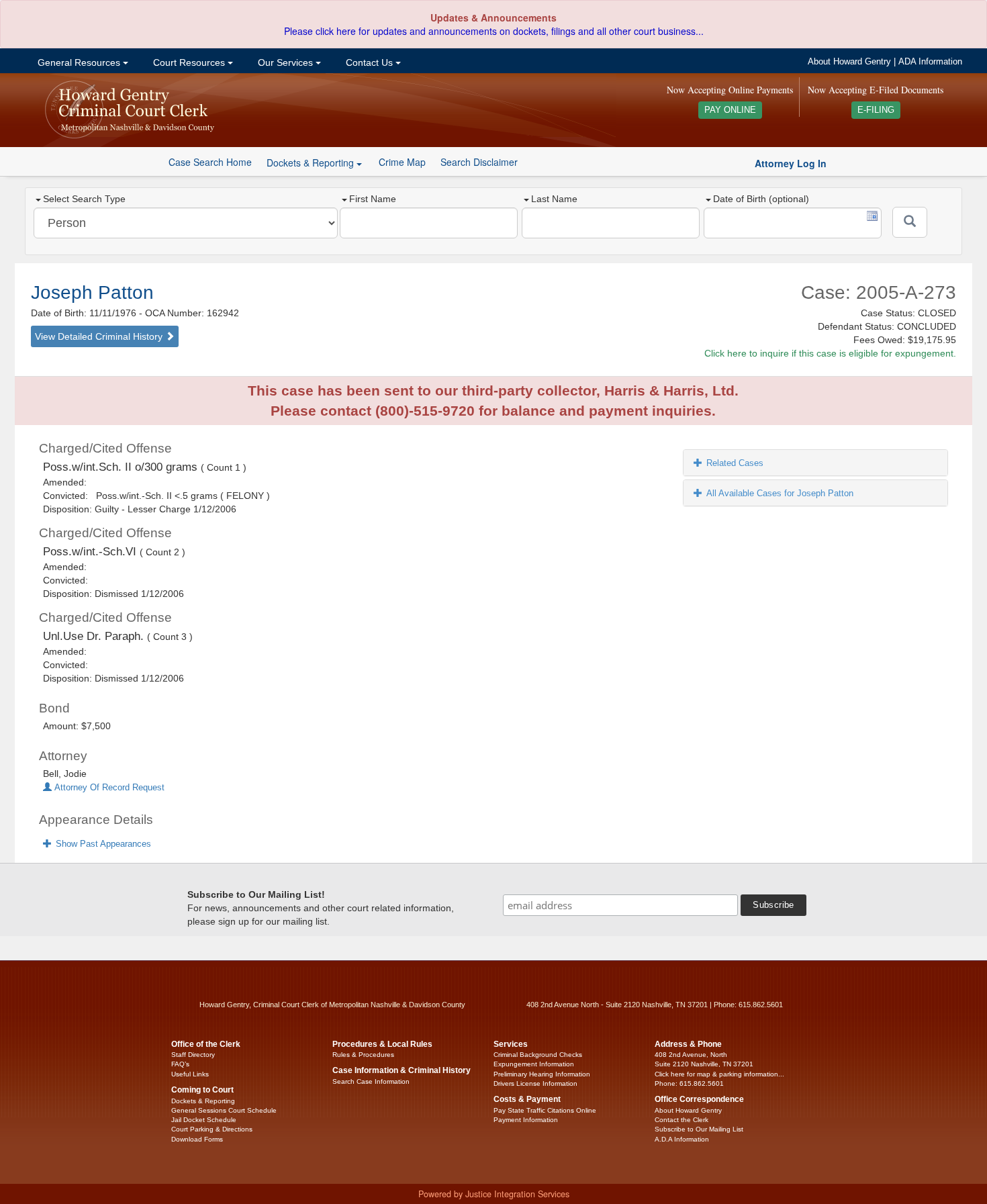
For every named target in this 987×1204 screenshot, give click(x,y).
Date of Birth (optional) (761, 198)
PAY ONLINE (730, 110)
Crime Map (402, 162)
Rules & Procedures (363, 1054)
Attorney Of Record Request (108, 787)
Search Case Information (371, 1081)
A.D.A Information (682, 1139)
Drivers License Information (535, 1083)
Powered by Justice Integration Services (493, 1194)
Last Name (554, 198)
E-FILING (875, 110)
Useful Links (190, 1074)
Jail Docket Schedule (203, 1119)
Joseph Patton (92, 292)
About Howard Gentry (849, 61)
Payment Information (525, 1119)
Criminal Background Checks (537, 1054)
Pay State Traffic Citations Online (544, 1110)
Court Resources (189, 62)
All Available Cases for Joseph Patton (779, 493)
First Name (372, 198)
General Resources (79, 62)
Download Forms (197, 1139)
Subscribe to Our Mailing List (699, 1129)
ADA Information (930, 61)
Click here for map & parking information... (719, 1074)
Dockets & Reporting (203, 1101)
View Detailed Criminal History (100, 336)
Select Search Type (84, 198)
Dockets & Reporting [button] (312, 162)
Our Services (285, 62)
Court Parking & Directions (211, 1129)
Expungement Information (533, 1064)
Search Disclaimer (479, 162)
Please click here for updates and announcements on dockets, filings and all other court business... (494, 31)
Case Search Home (210, 162)
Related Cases (734, 463)
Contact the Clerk (681, 1119)
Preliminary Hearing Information (541, 1074)
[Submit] (909, 222)
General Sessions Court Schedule (224, 1110)
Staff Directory (193, 1054)
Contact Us (369, 62)
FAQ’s (180, 1064)
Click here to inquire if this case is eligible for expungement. (830, 353)
